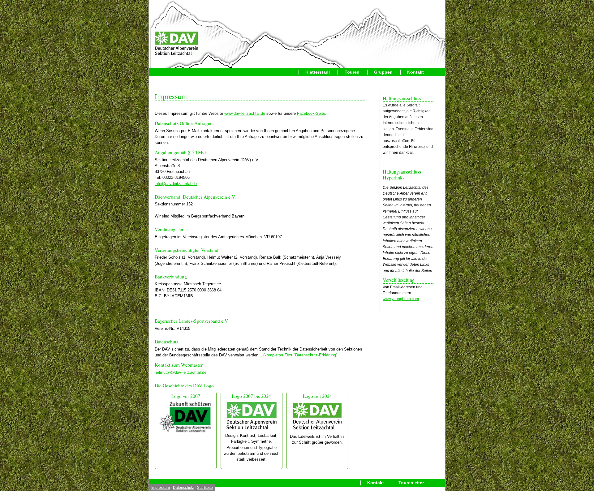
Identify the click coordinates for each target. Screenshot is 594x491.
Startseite (205, 487)
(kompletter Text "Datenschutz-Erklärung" (300, 355)
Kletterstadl (317, 72)
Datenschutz (183, 487)
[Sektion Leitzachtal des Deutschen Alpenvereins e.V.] (176, 44)
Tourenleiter (411, 482)
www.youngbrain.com (401, 299)
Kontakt (415, 72)
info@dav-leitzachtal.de (176, 183)
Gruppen (383, 72)
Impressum (160, 487)
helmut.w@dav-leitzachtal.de (180, 372)
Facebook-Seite (311, 113)
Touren (352, 72)
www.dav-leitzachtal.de (244, 113)
